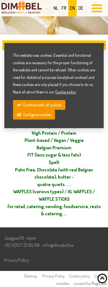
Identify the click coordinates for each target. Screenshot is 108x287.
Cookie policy (79, 275)
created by (90, 283)
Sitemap (30, 275)
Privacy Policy (16, 260)
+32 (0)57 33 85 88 (22, 245)
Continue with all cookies (42, 104)
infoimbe (58, 245)
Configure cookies (36, 114)
